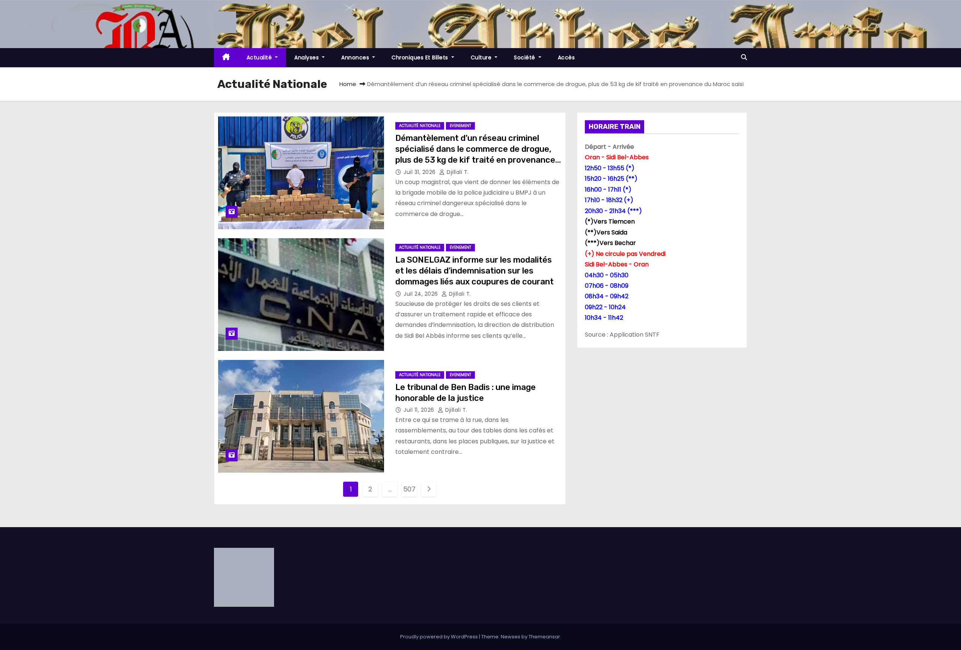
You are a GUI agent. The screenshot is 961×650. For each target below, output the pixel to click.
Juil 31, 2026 (420, 172)
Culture (482, 57)
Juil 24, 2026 (422, 294)
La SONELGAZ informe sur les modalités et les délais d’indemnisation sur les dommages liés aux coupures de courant (474, 271)
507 (409, 489)
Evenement (460, 125)
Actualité (260, 57)
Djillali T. (457, 172)
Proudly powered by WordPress (439, 636)
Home (347, 84)
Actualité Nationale (419, 125)
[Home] (226, 57)
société (525, 57)
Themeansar (544, 636)
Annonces (356, 57)
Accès (566, 57)
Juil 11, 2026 (420, 410)
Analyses (307, 57)
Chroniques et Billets (421, 57)
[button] (744, 57)
